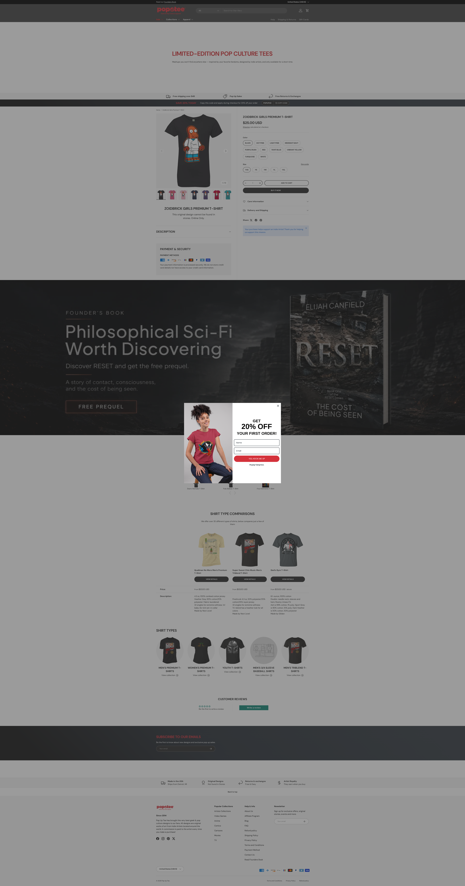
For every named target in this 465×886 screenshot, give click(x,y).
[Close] (278, 406)
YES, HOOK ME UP (257, 458)
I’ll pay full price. (256, 465)
